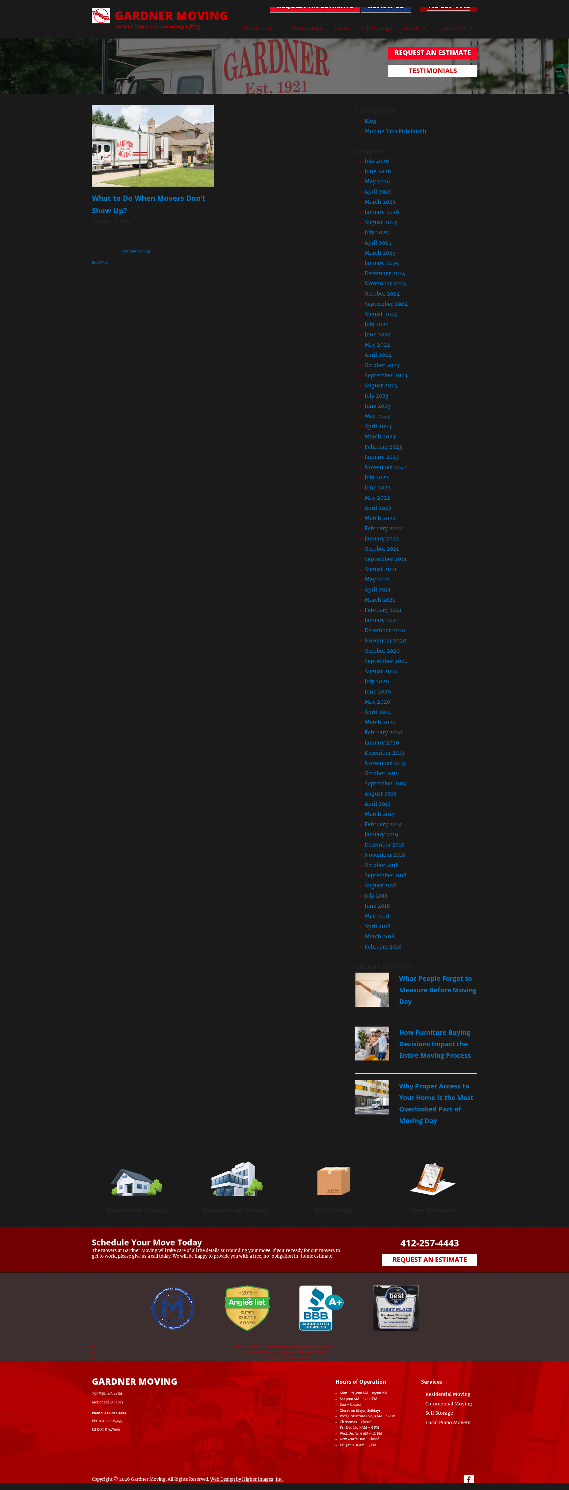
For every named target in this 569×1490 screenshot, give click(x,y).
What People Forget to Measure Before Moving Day (437, 990)
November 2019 (385, 763)
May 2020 (377, 701)
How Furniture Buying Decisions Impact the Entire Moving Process (435, 1044)
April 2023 (378, 426)
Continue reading (136, 251)
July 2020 (377, 681)
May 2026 (378, 181)
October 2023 (382, 365)
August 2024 (381, 314)
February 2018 (383, 946)
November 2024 (385, 283)
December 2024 (385, 273)
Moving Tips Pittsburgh (395, 131)
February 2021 (383, 610)
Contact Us (452, 27)
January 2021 (381, 620)
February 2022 (383, 528)
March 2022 (380, 518)
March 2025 (380, 252)
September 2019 (386, 783)
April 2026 (378, 191)
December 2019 (385, 752)
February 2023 (383, 446)
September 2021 (386, 559)
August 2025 (381, 222)
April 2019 (378, 803)
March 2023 (380, 436)
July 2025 (377, 232)
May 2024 (377, 344)
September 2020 (386, 661)
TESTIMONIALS (433, 70)
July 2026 (377, 161)
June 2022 (378, 487)
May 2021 (377, 579)
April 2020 (378, 712)
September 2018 (386, 875)
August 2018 (380, 885)
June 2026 (378, 171)
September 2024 (386, 304)
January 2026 (382, 212)
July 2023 (377, 395)
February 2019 (383, 824)
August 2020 (381, 671)
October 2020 (382, 650)
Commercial (307, 27)
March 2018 (380, 936)
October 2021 (382, 548)
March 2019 (380, 814)
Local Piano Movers (447, 1422)
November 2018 (385, 854)
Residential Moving (136, 1210)
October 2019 (382, 773)
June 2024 (378, 334)
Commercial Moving (235, 1210)
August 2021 (380, 569)
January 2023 (382, 457)
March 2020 (380, 722)
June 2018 (377, 905)
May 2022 (377, 497)
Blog (370, 121)
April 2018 (378, 926)
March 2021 (380, 599)
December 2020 (385, 630)
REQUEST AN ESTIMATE (315, 5)
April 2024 (378, 355)
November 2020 (385, 640)
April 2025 (378, 242)
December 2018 (384, 844)
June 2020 (378, 691)
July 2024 (377, 324)
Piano (341, 27)
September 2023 (386, 375)
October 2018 (382, 865)
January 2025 (382, 263)
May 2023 (377, 416)
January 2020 (382, 742)
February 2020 (383, 732)
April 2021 (378, 589)
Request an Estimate (430, 1259)
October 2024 (382, 293)
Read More (100, 263)
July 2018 (376, 895)
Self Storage (376, 27)
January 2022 (382, 538)
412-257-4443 (448, 5)
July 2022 (377, 477)
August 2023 (381, 385)
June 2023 (378, 406)
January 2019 (381, 834)
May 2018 (377, 916)
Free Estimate (432, 1210)
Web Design (222, 1479)
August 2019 (381, 793)
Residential (258, 27)
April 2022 (378, 508)
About (412, 27)
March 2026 (380, 201)
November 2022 (385, 467)
